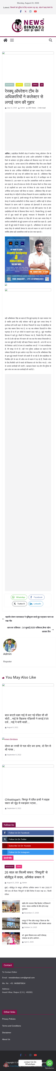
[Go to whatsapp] (49, 1063)
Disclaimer (6, 1032)
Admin (22, 108)
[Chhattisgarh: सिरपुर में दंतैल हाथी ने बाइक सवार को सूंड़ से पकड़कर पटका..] (28, 766)
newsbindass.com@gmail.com (22, 978)
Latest (19, 84)
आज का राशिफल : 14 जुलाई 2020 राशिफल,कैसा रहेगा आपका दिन (29, 629)
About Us (6, 1039)
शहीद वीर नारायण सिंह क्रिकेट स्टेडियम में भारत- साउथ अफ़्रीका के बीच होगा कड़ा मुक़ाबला (36, 906)
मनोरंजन (19, 866)
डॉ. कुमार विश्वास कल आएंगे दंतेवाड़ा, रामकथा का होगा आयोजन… (34, 936)
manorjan (9, 866)
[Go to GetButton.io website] (49, 1068)
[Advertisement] (28, 131)
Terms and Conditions (11, 1026)
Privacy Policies (8, 1019)
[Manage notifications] (6, 1065)
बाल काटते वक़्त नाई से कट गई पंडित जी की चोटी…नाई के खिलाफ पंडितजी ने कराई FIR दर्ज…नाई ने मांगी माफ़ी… (27, 719)
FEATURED (9, 84)
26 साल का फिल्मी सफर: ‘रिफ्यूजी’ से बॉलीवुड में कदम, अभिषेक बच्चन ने (26, 875)
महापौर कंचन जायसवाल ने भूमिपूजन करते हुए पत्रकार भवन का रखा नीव (29, 619)
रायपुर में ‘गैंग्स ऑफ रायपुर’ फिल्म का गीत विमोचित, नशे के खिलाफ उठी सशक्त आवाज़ (36, 922)
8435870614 (19, 983)
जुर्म (42, 84)
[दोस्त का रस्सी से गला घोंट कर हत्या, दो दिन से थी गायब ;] (10, 739)
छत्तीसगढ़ (35, 84)
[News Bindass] (5, 40)
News (27, 84)
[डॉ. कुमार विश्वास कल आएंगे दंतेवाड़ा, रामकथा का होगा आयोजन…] (11, 938)
